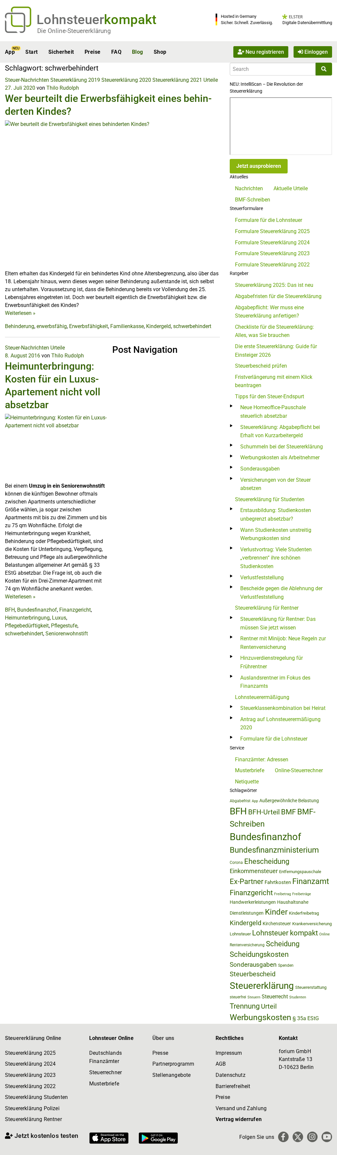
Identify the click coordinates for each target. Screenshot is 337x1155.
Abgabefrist (240, 801)
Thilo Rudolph (62, 88)
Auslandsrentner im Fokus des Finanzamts (275, 682)
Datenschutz (231, 1075)
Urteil (269, 1006)
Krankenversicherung (312, 923)
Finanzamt (310, 881)
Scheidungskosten (259, 954)
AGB (221, 1064)
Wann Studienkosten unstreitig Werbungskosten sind (275, 534)
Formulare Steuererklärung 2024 (272, 242)
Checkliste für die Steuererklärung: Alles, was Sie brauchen (274, 331)
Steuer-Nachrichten (27, 80)
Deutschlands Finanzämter (105, 1057)
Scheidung (282, 944)
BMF (288, 811)
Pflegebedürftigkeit (27, 626)
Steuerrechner (105, 1072)
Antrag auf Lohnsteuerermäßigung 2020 (280, 723)
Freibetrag (282, 894)
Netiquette (247, 781)
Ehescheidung (266, 861)
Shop (160, 52)
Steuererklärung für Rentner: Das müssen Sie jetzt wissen (278, 623)
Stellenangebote (171, 1075)
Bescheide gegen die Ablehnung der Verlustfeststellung (281, 592)
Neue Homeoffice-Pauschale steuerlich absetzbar (273, 411)
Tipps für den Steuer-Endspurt (269, 396)
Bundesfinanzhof (37, 610)
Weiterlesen (20, 313)
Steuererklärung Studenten (36, 1097)
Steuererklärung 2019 (75, 80)
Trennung (245, 1006)
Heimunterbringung (27, 618)
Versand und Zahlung (241, 1108)
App (10, 52)
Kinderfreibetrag (304, 913)
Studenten (297, 997)
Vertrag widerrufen (239, 1119)
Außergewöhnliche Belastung (289, 801)
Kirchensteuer (277, 923)
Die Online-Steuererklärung (74, 31)
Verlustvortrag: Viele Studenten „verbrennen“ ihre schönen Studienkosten (276, 557)
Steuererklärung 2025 (30, 1053)
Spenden (286, 965)
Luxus (59, 618)
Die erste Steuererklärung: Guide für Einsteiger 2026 (276, 350)
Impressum (229, 1053)
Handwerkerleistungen (253, 902)
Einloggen (315, 52)
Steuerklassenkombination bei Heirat (282, 708)
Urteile (210, 80)
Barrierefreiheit (233, 1086)
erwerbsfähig (52, 326)
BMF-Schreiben (252, 200)
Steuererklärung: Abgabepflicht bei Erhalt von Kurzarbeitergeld (280, 431)
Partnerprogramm (173, 1064)
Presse (160, 1053)
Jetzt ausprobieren (258, 166)
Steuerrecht (275, 996)
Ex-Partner (246, 881)
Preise (93, 52)
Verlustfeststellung (262, 577)
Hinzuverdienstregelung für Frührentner (271, 662)
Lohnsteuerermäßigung (262, 697)
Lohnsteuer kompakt (285, 933)
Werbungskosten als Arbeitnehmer (280, 457)
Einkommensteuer (254, 870)
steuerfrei (238, 997)
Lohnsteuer (240, 933)
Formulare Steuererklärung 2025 (272, 231)
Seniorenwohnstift (66, 633)
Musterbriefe (249, 770)
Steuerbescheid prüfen (261, 366)
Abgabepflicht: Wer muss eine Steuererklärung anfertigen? (269, 311)
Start (31, 52)
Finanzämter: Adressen (261, 759)
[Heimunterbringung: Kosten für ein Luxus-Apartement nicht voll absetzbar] (56, 447)
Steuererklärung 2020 (126, 80)
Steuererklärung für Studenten (269, 499)
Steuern (253, 997)
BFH (10, 610)
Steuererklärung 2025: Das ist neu (274, 285)
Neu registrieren (264, 52)
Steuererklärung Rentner (33, 1119)
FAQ (116, 52)
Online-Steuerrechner (299, 770)
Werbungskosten (260, 1017)
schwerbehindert (192, 326)
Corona (236, 862)
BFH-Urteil (264, 812)
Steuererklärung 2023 (30, 1075)
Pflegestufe (64, 626)
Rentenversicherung (247, 945)
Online (324, 934)
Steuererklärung (262, 985)
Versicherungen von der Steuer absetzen (275, 484)
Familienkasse (127, 326)
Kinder (276, 912)
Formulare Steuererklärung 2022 (272, 264)
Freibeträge (301, 894)
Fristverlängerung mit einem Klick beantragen (273, 381)
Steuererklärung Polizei (32, 1108)
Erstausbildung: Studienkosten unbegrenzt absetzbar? (275, 514)
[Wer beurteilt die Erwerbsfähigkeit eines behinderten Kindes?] (112, 195)
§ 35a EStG (306, 1018)
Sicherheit (61, 52)
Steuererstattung (310, 987)
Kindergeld (158, 326)
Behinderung (19, 326)
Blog (137, 52)
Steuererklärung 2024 (30, 1064)
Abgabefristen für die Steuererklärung (278, 296)
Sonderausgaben (260, 469)
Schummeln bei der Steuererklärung (281, 446)
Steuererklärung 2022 (30, 1086)
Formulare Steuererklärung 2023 (272, 253)
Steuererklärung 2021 (177, 80)
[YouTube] (327, 1137)
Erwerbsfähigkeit (88, 326)
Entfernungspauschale (300, 871)
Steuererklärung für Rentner (266, 608)
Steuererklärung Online (33, 1038)
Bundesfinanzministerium (274, 850)
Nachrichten (249, 188)
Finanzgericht (75, 610)
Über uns (163, 1038)
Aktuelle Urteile (290, 188)
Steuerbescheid (252, 974)
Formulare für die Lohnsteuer (268, 220)
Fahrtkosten (278, 882)
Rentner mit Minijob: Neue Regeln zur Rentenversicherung (283, 642)
